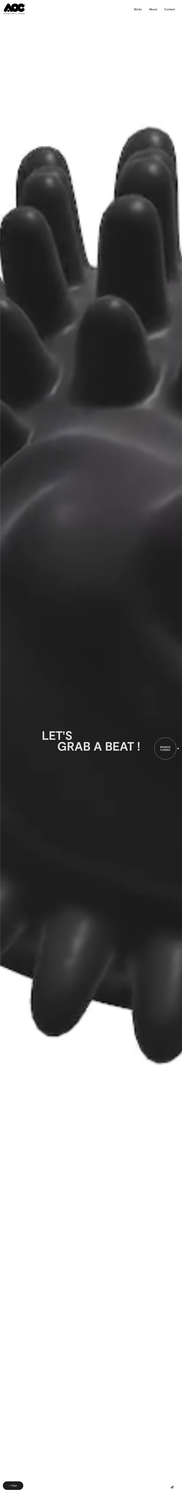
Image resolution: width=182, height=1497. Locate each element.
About (153, 9)
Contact (169, 9)
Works (138, 9)
